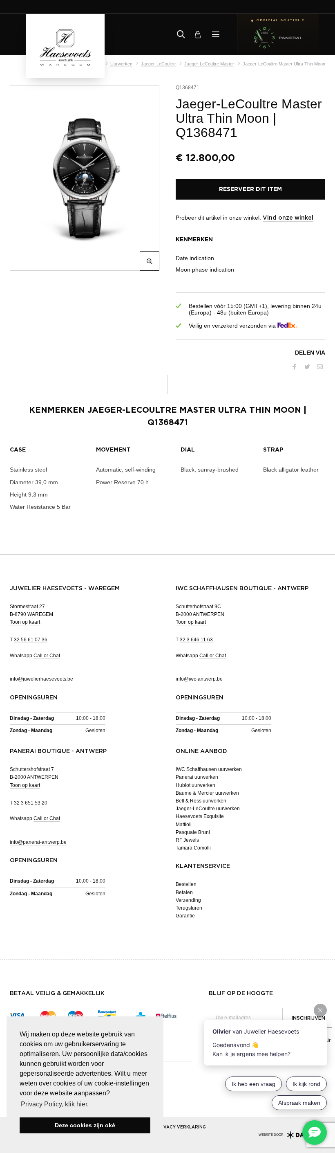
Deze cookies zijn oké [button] (85, 1125)
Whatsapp (35, 656)
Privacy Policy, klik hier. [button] (55, 1104)
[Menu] (216, 34)
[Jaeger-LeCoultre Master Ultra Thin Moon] (83, 178)
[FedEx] (287, 325)
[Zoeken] (181, 34)
